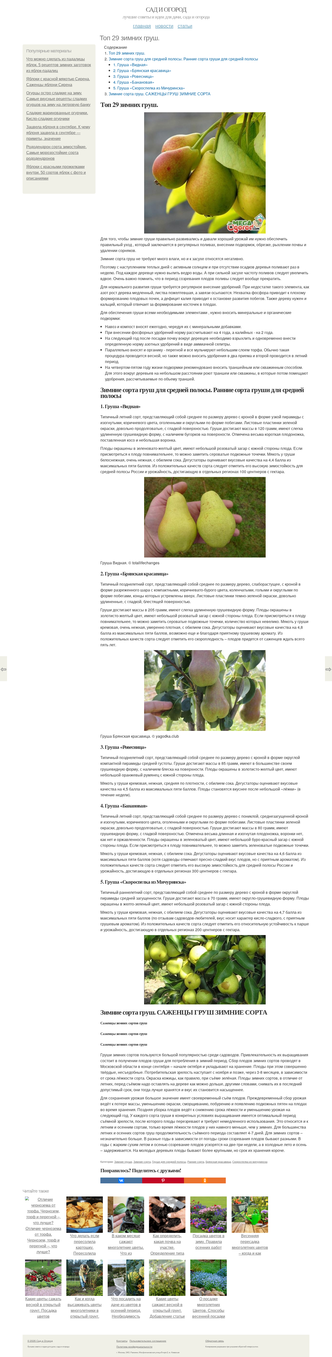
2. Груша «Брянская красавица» (142, 70)
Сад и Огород (166, 9)
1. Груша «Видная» (130, 64)
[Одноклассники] (205, 1180)
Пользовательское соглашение (148, 1340)
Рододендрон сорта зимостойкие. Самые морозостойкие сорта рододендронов (56, 153)
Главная (142, 25)
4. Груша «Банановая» (133, 82)
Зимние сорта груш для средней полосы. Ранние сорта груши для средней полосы (183, 59)
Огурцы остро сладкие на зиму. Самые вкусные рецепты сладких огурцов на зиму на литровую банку (58, 99)
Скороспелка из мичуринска (249, 1161)
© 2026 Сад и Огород (40, 1340)
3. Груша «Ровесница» (133, 76)
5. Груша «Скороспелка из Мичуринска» (149, 88)
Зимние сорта (142, 1161)
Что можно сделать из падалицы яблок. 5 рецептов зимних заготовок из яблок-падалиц (58, 65)
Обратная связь (214, 1340)
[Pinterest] (163, 1180)
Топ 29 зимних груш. (127, 53)
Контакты (121, 1340)
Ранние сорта (195, 1161)
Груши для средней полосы (169, 1161)
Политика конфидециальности (134, 1346)
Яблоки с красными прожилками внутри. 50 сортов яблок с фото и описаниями (56, 172)
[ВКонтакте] (121, 1180)
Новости (164, 25)
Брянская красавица (218, 1161)
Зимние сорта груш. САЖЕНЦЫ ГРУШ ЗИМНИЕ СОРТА (159, 94)
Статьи (185, 25)
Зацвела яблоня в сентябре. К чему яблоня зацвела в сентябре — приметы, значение (58, 133)
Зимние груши (123, 1161)
